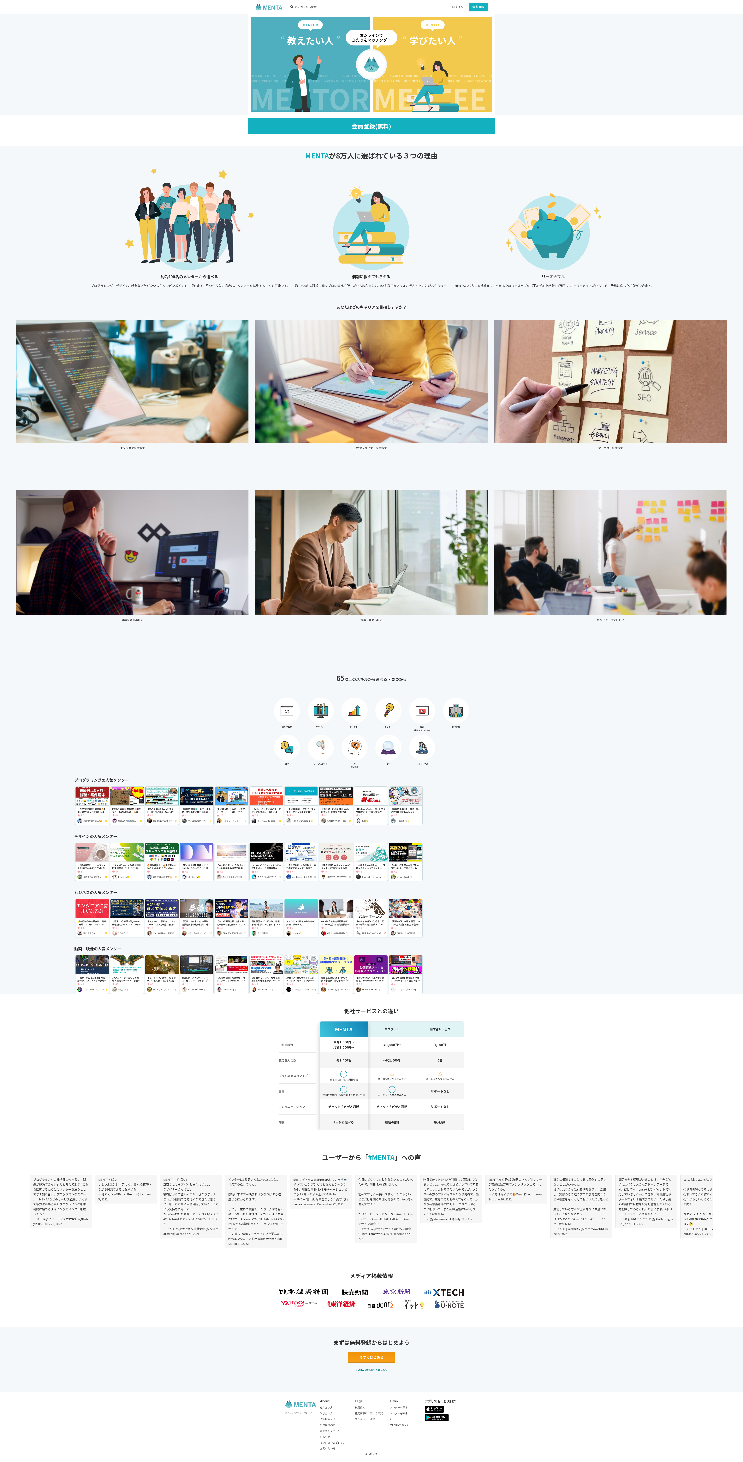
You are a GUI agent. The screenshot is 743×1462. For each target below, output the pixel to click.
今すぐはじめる (371, 1357)
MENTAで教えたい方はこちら (371, 1369)
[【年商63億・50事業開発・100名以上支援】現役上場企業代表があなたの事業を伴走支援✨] (405, 918)
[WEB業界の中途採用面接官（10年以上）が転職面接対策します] (336, 918)
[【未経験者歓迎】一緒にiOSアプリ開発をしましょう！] (405, 806)
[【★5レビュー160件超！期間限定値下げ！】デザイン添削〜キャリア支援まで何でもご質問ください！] (127, 862)
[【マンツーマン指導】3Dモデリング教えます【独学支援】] (162, 974)
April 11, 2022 (634, 1224)
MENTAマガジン (399, 1424)
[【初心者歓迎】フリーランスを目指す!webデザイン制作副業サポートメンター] (92, 862)
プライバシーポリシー (367, 1419)
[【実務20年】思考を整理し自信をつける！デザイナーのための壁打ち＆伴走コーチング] (405, 862)
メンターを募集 (399, 1413)
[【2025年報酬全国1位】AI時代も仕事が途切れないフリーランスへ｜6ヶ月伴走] (231, 918)
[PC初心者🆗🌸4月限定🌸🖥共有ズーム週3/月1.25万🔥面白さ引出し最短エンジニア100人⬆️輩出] (127, 806)
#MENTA (169, 1219)
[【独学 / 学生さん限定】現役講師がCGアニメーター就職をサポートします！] (92, 974)
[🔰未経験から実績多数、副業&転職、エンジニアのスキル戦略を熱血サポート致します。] (92, 918)
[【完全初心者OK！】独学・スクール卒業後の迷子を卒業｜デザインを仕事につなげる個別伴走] (231, 862)
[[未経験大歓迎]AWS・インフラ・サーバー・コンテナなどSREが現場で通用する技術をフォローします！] (231, 806)
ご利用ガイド (327, 1419)
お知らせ (325, 1436)
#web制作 (378, 1219)
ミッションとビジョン (333, 1442)
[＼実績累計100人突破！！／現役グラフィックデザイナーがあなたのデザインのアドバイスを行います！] (371, 862)
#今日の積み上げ (313, 1194)
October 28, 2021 (187, 1234)
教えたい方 (326, 1407)
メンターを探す (399, 1407)
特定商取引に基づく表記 (369, 1413)
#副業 (242, 1224)
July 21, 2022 (53, 1224)
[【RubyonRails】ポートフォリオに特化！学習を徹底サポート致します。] (371, 806)
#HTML (390, 1219)
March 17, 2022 (238, 1243)
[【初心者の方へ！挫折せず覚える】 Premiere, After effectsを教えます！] (371, 974)
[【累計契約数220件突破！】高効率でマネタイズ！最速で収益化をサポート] (301, 862)
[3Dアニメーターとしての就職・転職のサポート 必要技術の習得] (127, 974)
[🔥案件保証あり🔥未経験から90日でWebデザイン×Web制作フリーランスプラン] (162, 862)
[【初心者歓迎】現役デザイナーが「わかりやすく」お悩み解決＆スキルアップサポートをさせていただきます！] (196, 862)
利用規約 (360, 1407)
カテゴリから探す (305, 7)
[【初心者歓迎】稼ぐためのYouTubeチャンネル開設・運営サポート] (405, 974)
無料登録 (478, 7)
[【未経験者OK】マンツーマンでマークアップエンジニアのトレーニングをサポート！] (301, 806)
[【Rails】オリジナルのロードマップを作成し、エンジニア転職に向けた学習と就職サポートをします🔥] (266, 806)
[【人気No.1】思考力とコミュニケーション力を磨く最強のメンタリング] (162, 918)
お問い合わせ (327, 1448)
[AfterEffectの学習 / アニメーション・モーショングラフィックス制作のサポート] (301, 974)
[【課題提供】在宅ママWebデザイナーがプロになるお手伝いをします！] (336, 862)
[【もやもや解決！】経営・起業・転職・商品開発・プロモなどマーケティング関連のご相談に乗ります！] (371, 918)
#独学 (249, 1224)
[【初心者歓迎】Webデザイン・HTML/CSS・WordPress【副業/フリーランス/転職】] (162, 806)
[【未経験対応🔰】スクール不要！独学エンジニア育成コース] (196, 806)
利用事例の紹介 (329, 1424)
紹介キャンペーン (330, 1430)
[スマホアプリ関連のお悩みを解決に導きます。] (301, 918)
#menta (401, 1214)
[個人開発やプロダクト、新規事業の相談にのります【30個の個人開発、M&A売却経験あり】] (266, 918)
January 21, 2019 (699, 1234)
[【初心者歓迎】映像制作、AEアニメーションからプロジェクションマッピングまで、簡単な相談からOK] (231, 974)
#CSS (399, 1219)
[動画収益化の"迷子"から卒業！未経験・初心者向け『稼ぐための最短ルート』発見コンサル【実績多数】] (336, 974)
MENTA (373, 1454)
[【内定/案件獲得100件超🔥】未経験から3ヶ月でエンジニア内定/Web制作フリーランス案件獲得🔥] (92, 806)
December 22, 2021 (330, 1204)
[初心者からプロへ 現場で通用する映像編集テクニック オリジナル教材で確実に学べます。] (266, 974)
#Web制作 (258, 1219)
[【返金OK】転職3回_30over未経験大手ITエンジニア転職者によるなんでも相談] (127, 918)
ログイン (458, 7)
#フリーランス (263, 1224)
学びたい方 (326, 1413)
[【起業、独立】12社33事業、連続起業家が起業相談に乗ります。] (196, 918)
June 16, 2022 (502, 1199)
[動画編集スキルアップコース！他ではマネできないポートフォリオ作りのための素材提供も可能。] (196, 974)
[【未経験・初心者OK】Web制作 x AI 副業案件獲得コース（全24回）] (336, 806)
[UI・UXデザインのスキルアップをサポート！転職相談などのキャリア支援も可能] (266, 862)
